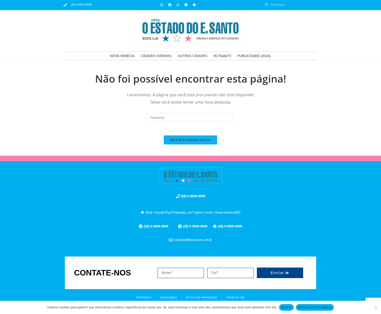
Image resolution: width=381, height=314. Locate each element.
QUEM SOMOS (168, 297)
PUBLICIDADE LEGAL (254, 56)
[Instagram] (162, 5)
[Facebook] (170, 5)
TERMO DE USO (235, 297)
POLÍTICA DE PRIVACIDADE (201, 297)
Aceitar (286, 307)
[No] (375, 307)
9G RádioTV (222, 56)
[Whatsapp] (178, 5)
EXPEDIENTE (143, 297)
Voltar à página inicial (191, 140)
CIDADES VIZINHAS (156, 56)
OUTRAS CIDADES (192, 56)
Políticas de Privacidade (315, 307)
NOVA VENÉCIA (122, 56)
